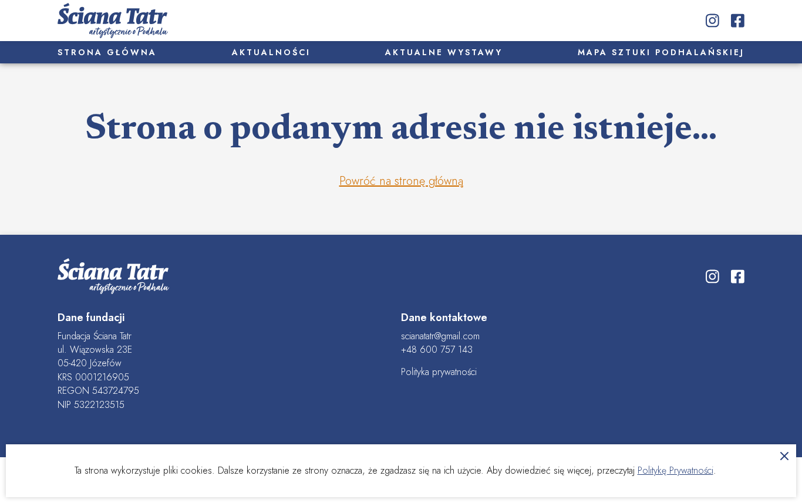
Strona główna (107, 52)
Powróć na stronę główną (401, 181)
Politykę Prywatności (675, 470)
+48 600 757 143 (437, 349)
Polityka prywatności (439, 372)
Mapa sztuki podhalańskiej (661, 52)
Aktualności (271, 52)
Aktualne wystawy (444, 52)
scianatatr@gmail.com (440, 336)
